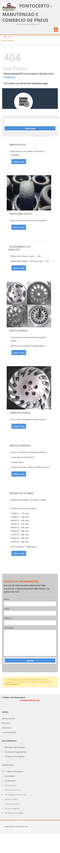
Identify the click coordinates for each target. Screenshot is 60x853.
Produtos (8, 765)
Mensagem (9, 628)
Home (10, 37)
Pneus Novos (17, 144)
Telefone (8, 618)
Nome (6, 599)
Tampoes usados (20, 412)
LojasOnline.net (21, 826)
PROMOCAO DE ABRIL (21, 493)
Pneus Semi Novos (20, 213)
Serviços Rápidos (20, 445)
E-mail (6, 609)
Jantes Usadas (18, 330)
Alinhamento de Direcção (19, 248)
